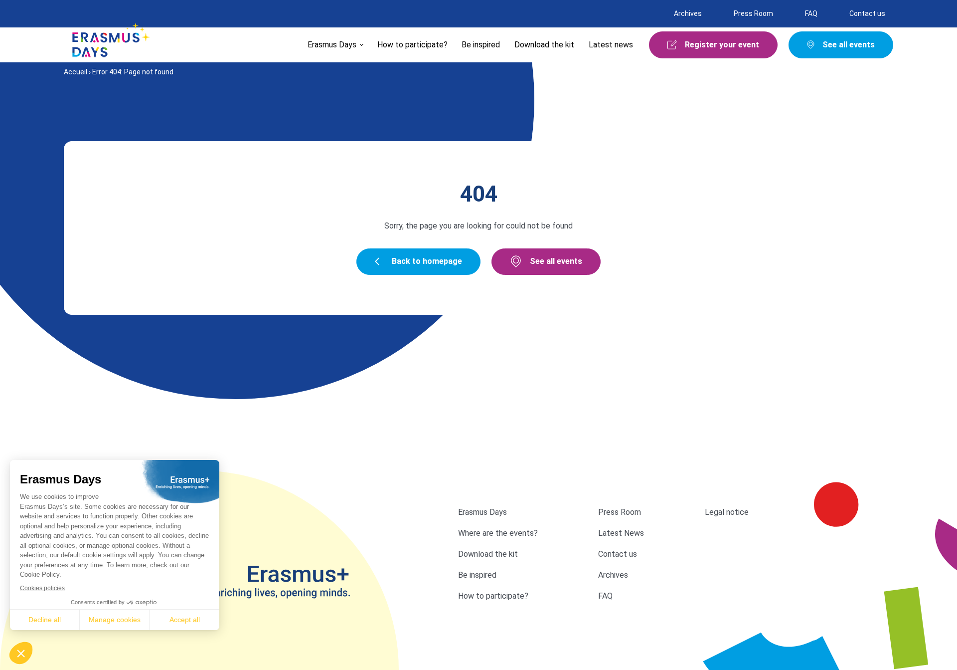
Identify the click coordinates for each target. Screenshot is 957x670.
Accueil (75, 72)
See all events (556, 261)
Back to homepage (427, 261)
